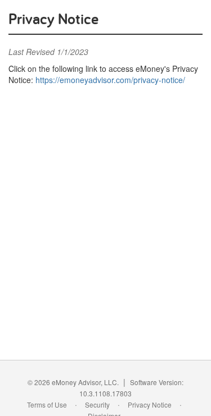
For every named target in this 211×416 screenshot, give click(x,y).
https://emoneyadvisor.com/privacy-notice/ (110, 79)
